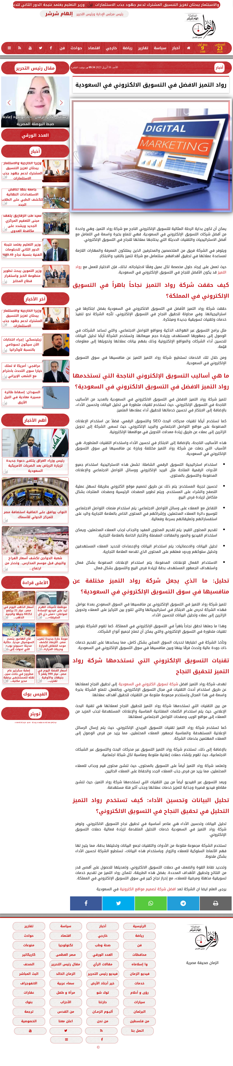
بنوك (29, 1002)
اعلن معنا (65, 1021)
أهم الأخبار (35, 420)
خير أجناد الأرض (102, 983)
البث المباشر (28, 974)
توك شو (102, 993)
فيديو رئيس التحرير (103, 974)
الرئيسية (139, 926)
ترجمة (28, 1012)
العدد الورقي (35, 135)
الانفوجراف (28, 983)
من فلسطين (139, 1021)
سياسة (160, 47)
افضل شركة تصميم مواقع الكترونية (148, 889)
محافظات (139, 954)
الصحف (28, 964)
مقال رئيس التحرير (35, 68)
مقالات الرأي (102, 964)
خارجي (111, 47)
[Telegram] (183, 903)
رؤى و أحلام (139, 993)
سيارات (139, 1002)
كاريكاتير (28, 954)
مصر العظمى (66, 954)
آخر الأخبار (35, 299)
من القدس (65, 1012)
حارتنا (103, 1002)
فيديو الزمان (139, 974)
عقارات (29, 993)
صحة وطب (103, 945)
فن (62, 47)
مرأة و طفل (65, 993)
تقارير (143, 47)
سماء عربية (65, 983)
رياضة (127, 47)
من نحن (102, 1021)
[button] (61, 102)
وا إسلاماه (140, 964)
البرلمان (140, 1012)
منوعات (28, 945)
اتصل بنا (137, 1031)
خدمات (139, 983)
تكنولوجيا (65, 945)
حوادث (76, 47)
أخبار (176, 47)
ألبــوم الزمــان (102, 1012)
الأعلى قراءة (35, 582)
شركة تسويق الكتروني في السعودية (148, 684)
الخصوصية (29, 1021)
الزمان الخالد (65, 974)
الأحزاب (65, 1002)
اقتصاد (94, 47)
